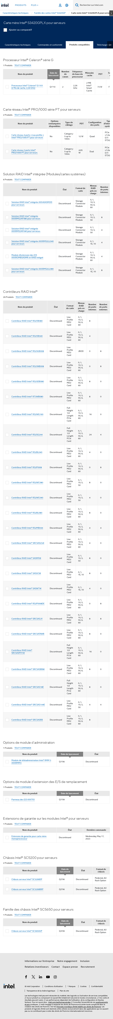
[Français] (66, 5)
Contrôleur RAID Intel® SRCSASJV (27, 618)
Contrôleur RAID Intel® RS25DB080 (27, 381)
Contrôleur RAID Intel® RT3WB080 (27, 396)
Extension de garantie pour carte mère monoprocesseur (28, 837)
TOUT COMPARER (22, 65)
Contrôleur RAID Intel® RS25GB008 (27, 351)
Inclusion (84, 961)
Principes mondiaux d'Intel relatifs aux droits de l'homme (78, 1006)
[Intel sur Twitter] (33, 977)
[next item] (111, 13)
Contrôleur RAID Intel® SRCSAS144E (28, 704)
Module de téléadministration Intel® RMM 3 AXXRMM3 (31, 761)
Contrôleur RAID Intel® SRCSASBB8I (28, 669)
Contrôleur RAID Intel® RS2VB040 (27, 336)
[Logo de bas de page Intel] (9, 985)
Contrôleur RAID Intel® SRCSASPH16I (21, 651)
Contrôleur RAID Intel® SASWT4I (26, 588)
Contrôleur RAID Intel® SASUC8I (26, 573)
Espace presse (70, 966)
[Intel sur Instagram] (55, 977)
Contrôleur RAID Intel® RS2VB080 (27, 321)
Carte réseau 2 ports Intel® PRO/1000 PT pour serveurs (24, 151)
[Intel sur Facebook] (26, 977)
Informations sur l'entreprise (39, 961)
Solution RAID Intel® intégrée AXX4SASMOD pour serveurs (31, 203)
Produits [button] (20, 5)
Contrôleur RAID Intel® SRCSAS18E (27, 687)
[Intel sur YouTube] (47, 977)
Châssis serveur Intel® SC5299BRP (27, 889)
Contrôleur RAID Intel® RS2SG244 (27, 434)
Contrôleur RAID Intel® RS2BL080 (26, 512)
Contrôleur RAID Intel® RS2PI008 (26, 467)
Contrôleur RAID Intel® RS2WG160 (27, 414)
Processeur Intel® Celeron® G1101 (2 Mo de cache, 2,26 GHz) (27, 86)
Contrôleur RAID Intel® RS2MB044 (27, 528)
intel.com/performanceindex (59, 1002)
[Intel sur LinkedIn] (40, 977)
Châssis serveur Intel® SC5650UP (26, 931)
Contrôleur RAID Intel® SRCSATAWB (27, 633)
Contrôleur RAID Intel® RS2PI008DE (27, 603)
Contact (55, 966)
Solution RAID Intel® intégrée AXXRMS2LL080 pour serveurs (32, 270)
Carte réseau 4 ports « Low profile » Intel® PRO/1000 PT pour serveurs (27, 136)
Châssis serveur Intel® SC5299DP (26, 879)
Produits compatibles (79, 44)
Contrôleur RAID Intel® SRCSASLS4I (27, 543)
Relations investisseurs (37, 966)
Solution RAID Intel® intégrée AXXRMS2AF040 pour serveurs (25, 230)
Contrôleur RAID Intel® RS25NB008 (27, 366)
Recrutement (88, 966)
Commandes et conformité (50, 44)
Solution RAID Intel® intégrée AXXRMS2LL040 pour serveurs (32, 242)
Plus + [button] (34, 5)
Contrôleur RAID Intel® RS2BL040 (26, 452)
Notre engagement (67, 961)
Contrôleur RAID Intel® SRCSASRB (27, 719)
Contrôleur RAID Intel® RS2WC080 (27, 482)
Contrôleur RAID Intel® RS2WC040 (27, 497)
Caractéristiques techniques (18, 44)
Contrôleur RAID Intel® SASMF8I (26, 558)
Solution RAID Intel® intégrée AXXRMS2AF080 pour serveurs (25, 217)
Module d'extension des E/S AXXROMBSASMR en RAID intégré (27, 256)
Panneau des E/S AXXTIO (23, 799)
